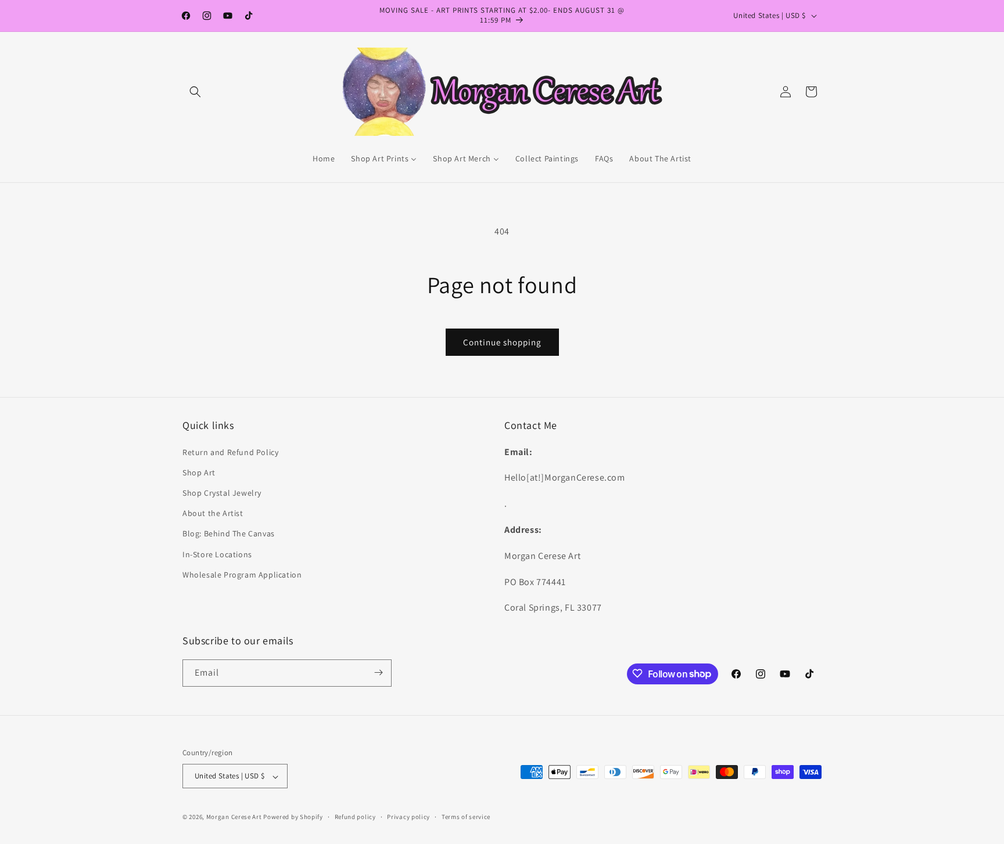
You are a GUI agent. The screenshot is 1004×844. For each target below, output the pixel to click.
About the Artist (212, 513)
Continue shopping (502, 342)
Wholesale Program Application (242, 574)
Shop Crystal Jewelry (221, 493)
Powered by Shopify (293, 817)
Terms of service (466, 817)
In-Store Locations (217, 554)
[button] (195, 91)
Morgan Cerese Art (234, 817)
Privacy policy (408, 817)
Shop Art (199, 472)
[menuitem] (323, 158)
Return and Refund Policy (230, 451)
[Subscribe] (378, 672)
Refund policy (355, 817)
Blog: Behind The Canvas (228, 533)
